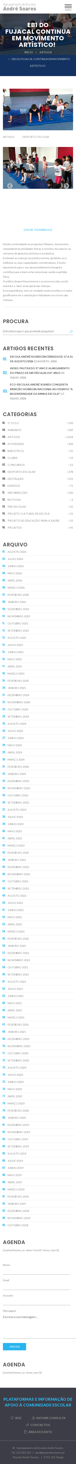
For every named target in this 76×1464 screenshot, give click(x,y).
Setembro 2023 (18, 802)
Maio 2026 (15, 573)
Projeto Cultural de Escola (29, 513)
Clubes (13, 457)
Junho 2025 (16, 652)
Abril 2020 (15, 1096)
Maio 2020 (15, 1089)
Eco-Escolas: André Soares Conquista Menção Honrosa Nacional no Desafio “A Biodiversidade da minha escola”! (41, 389)
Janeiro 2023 (17, 859)
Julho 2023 (15, 816)
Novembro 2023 (19, 788)
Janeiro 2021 (17, 1031)
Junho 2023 (16, 824)
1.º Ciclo (13, 423)
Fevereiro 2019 (18, 1196)
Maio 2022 (15, 917)
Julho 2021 (15, 988)
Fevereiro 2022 (18, 938)
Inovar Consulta (50, 1418)
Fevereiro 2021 (18, 1024)
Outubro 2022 (18, 881)
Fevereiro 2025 (18, 680)
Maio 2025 (15, 659)
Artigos (46, 52)
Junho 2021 (16, 996)
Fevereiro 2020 (18, 1110)
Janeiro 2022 (17, 945)
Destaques (16, 478)
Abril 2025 (15, 666)
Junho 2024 (16, 738)
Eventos (14, 485)
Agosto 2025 (17, 637)
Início (28, 52)
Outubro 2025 (18, 623)
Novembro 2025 (19, 616)
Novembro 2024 (19, 702)
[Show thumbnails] (38, 229)
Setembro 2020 (18, 1060)
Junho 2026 (16, 566)
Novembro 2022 (19, 874)
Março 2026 (16, 587)
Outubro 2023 (18, 795)
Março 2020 (16, 1103)
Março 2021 (16, 1017)
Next (65, 185)
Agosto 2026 (17, 551)
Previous (9, 185)
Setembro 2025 (18, 630)
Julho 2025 (15, 645)
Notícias (14, 499)
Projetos (15, 527)
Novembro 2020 (19, 1046)
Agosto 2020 (17, 1067)
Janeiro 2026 (17, 602)
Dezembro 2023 (18, 781)
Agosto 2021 (17, 981)
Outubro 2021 (18, 967)
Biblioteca (16, 451)
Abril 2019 (15, 1182)
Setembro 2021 (18, 974)
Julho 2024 (15, 730)
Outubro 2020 (18, 1053)
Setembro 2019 (18, 1146)
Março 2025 (16, 673)
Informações (17, 492)
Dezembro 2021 (18, 953)
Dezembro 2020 (18, 1039)
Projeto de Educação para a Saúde (34, 520)
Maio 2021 (15, 1003)
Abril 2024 (15, 752)
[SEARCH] (71, 331)
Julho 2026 (15, 559)
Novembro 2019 (19, 1132)
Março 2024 (16, 759)
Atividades (16, 444)
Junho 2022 (16, 910)
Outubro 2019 (18, 1139)
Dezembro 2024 (18, 695)
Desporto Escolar (35, 137)
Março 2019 (16, 1189)
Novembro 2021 (19, 960)
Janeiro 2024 (17, 773)
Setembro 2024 (18, 716)
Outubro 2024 (18, 709)
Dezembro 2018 (18, 1210)
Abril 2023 (15, 838)
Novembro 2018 (19, 1218)
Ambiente (14, 430)
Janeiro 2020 (17, 1117)
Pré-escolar (17, 506)
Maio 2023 (15, 831)
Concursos (16, 464)
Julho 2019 (15, 1160)
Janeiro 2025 (17, 687)
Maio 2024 (15, 745)
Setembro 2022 (18, 888)
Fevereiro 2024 (18, 766)
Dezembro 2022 (18, 867)
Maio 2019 (15, 1175)
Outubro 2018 (18, 1225)
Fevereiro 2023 (18, 852)
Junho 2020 (16, 1082)
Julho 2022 (15, 902)
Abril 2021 (15, 1010)
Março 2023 (16, 845)
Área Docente (40, 1432)
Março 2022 (16, 931)
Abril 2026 (15, 580)
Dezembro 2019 (18, 1125)
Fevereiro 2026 (18, 594)
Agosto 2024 (17, 723)
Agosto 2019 (17, 1153)
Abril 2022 (15, 924)
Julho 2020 (15, 1074)
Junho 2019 (16, 1167)
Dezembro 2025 (18, 609)
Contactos (40, 1425)
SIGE (18, 1418)
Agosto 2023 (17, 809)
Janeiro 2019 (17, 1203)
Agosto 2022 (17, 895)
